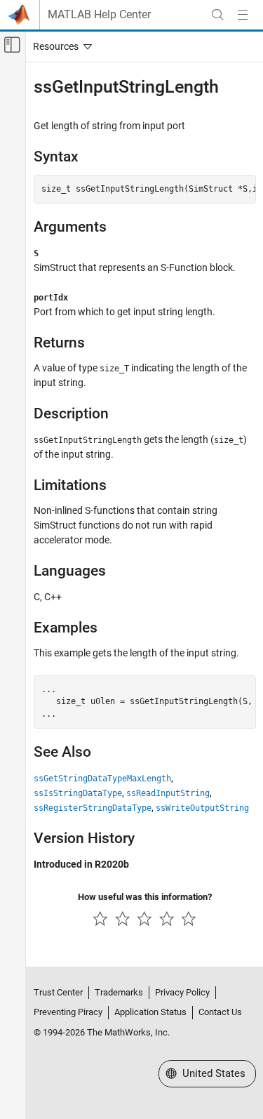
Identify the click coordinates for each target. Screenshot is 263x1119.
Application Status (150, 1012)
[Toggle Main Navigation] (243, 14)
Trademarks (119, 992)
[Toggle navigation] (59, 46)
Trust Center (58, 992)
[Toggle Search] (217, 14)
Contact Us (220, 1012)
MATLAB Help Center (99, 14)
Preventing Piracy (68, 1012)
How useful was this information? (145, 897)
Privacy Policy (182, 992)
